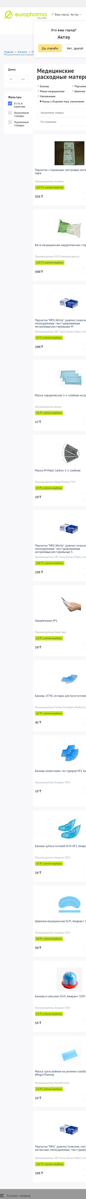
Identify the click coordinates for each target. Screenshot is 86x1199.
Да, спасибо (50, 48)
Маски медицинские (52, 91)
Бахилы (44, 86)
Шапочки (80, 91)
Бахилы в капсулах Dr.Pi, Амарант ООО (60, 996)
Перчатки (80, 86)
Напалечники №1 (46, 621)
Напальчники (47, 96)
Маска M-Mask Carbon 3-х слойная (57, 470)
